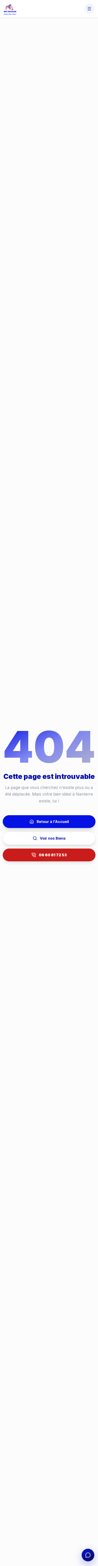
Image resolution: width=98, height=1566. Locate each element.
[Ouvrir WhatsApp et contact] (88, 1555)
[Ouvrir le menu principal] (89, 9)
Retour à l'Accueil (53, 821)
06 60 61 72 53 (53, 855)
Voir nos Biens (53, 838)
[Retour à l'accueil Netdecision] (10, 8)
